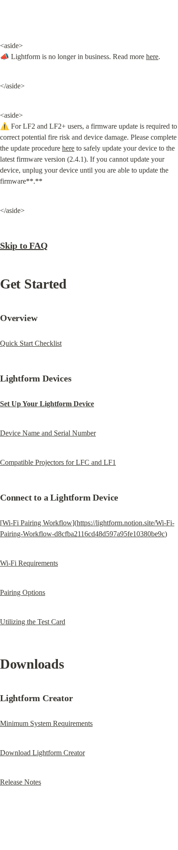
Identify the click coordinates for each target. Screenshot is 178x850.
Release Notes (20, 782)
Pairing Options (22, 592)
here (152, 56)
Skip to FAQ (24, 245)
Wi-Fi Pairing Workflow (37, 523)
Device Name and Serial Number (48, 433)
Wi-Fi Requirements (29, 563)
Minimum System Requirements (46, 723)
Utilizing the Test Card (32, 622)
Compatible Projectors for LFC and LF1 (58, 462)
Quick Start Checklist (31, 343)
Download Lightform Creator (42, 753)
